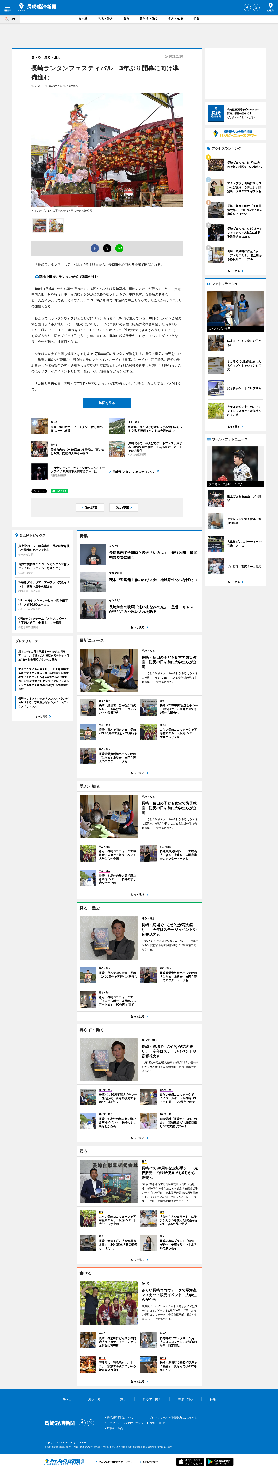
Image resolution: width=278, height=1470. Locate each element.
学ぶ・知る (175, 18)
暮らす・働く (149, 18)
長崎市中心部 (55, 85)
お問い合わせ (157, 1422)
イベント (38, 85)
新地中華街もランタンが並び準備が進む (68, 276)
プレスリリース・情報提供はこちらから (173, 1417)
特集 (197, 18)
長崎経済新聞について (120, 1417)
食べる (83, 18)
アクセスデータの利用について (125, 1422)
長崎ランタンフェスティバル (133, 472)
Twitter (256, 7)
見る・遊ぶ (105, 18)
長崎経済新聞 (37, 7)
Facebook (247, 7)
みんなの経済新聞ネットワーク (64, 1462)
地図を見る (107, 403)
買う (126, 18)
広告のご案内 (115, 1428)
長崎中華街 (72, 85)
